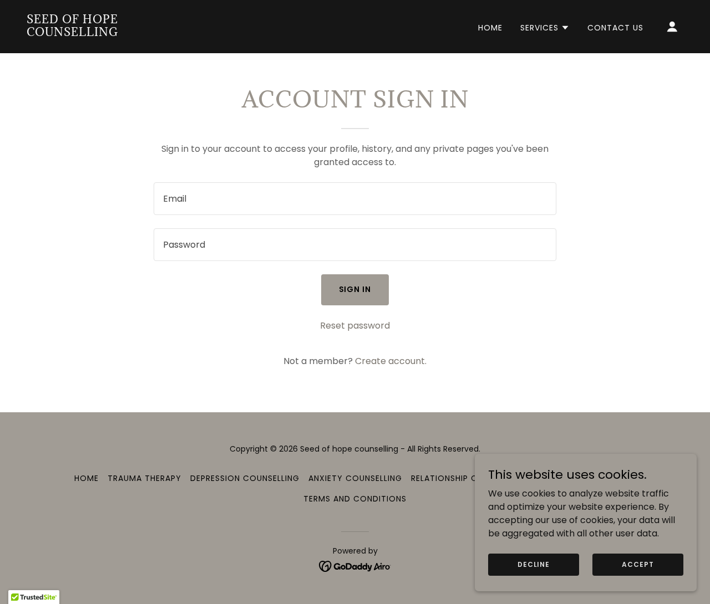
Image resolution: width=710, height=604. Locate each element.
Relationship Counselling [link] (469, 478)
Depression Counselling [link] (245, 478)
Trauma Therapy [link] (144, 478)
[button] (545, 27)
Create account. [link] (391, 361)
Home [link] (490, 27)
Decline (534, 564)
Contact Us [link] (615, 27)
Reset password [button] (355, 325)
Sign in (355, 289)
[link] (119, 33)
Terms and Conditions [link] (355, 498)
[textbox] (355, 198)
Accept (637, 564)
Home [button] (86, 478)
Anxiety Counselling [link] (355, 478)
